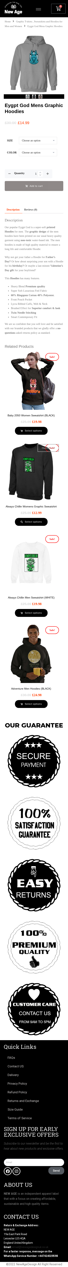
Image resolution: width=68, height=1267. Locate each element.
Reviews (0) (30, 209)
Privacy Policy (17, 1083)
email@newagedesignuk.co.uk (30, 1247)
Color (12, 152)
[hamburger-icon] (38, 9)
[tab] (13, 209)
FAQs (11, 1057)
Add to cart (36, 186)
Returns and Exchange (23, 1101)
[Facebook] (8, 1171)
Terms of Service (20, 1118)
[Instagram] (16, 1171)
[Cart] (58, 9)
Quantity (19, 173)
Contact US (16, 1066)
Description (13, 209)
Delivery (13, 1075)
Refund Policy (17, 1092)
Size (10, 140)
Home (8, 21)
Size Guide (15, 1109)
